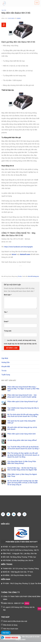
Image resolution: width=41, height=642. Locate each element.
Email (6, 321)
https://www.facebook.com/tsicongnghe (18, 247)
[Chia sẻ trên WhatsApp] (11, 269)
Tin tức (3, 10)
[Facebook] (3, 514)
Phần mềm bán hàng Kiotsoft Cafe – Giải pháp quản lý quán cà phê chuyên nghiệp (22, 396)
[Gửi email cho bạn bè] (22, 269)
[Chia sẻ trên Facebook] (15, 269)
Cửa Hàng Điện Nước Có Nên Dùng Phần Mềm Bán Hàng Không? (21, 462)
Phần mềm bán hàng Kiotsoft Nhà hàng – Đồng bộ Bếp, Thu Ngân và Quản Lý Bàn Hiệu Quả (23, 388)
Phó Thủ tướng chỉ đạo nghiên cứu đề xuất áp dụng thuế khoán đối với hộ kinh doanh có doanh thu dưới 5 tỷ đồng (23, 455)
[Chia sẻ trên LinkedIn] (29, 269)
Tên (6, 312)
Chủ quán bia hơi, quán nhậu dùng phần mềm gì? (21, 422)
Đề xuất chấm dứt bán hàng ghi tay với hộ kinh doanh (22, 428)
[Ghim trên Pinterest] (26, 269)
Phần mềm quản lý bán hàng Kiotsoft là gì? (22, 401)
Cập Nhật (4, 358)
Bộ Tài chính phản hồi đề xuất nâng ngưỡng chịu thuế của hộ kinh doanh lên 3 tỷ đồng (22, 415)
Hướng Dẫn (5, 362)
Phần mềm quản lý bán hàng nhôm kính (21, 434)
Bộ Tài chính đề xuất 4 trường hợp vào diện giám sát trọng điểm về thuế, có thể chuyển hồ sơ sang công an (22, 482)
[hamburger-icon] (37, 3)
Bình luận (8, 295)
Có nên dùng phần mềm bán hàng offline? (22, 440)
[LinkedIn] (14, 514)
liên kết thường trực (33, 276)
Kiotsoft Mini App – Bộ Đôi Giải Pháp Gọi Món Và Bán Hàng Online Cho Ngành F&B (22, 469)
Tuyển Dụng (5, 375)
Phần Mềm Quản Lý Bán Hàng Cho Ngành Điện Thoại (22, 475)
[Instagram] (24, 514)
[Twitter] (8, 514)
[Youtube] (19, 514)
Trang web (7, 331)
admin (18, 18)
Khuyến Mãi (5, 366)
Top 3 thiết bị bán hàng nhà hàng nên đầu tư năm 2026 (23, 409)
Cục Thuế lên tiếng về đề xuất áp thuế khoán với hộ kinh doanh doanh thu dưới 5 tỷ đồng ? (23, 448)
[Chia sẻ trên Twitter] (18, 269)
